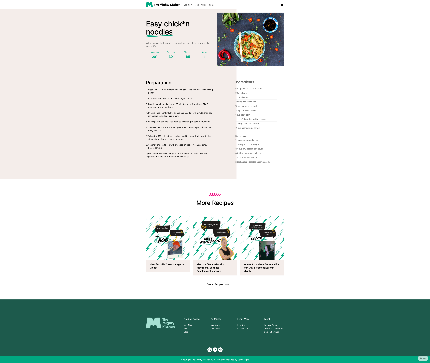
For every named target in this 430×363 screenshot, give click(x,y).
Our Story (188, 5)
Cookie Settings (271, 332)
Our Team (215, 328)
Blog (186, 332)
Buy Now (188, 325)
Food (197, 5)
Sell (185, 328)
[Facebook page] (220, 349)
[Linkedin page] (215, 349)
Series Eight (243, 360)
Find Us (211, 5)
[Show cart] (282, 4)
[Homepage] (163, 4)
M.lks (203, 5)
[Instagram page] (209, 349)
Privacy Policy (270, 325)
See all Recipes (215, 284)
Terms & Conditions (273, 328)
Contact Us (242, 328)
